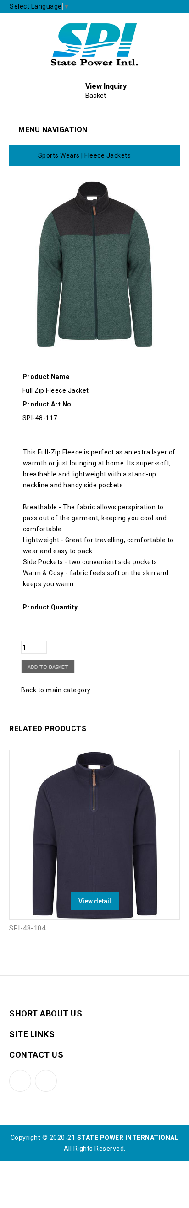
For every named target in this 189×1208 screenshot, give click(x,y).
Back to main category (56, 690)
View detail (94, 901)
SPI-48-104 (27, 928)
